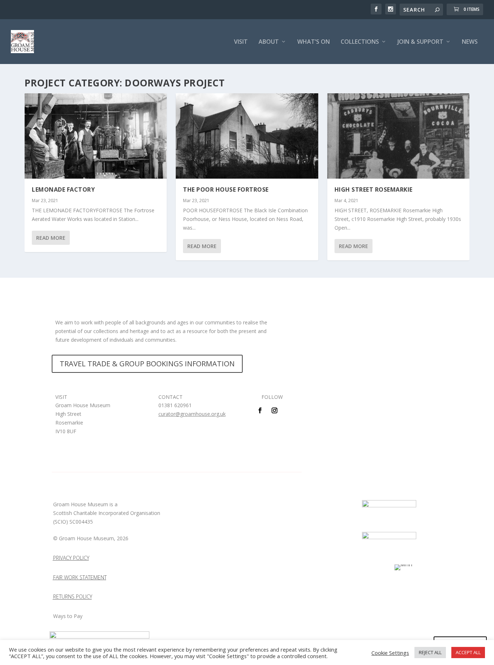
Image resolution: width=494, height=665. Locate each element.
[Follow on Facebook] (260, 410)
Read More (50, 237)
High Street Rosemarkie (374, 189)
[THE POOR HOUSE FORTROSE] (247, 136)
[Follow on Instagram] (274, 410)
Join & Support (420, 42)
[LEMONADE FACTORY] (96, 136)
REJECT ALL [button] (430, 652)
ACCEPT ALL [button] (468, 652)
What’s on (313, 42)
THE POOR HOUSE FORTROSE (226, 189)
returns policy (72, 596)
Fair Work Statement (80, 577)
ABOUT (269, 42)
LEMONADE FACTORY (63, 189)
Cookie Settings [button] (390, 652)
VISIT (241, 42)
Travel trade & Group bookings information (147, 363)
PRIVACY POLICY (71, 557)
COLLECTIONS (360, 42)
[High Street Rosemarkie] (398, 136)
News (470, 42)
